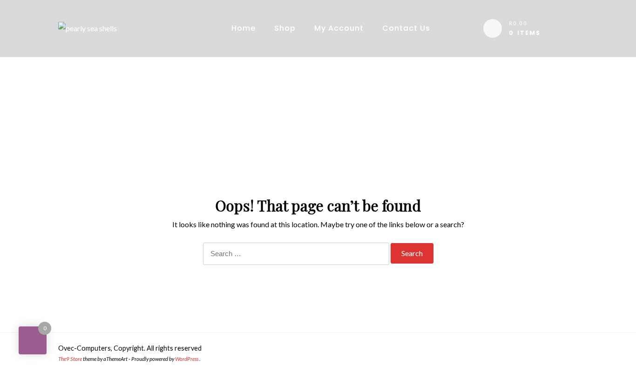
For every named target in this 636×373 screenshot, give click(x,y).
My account (339, 28)
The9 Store (70, 359)
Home (243, 28)
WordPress (186, 359)
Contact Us (406, 28)
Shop (285, 28)
